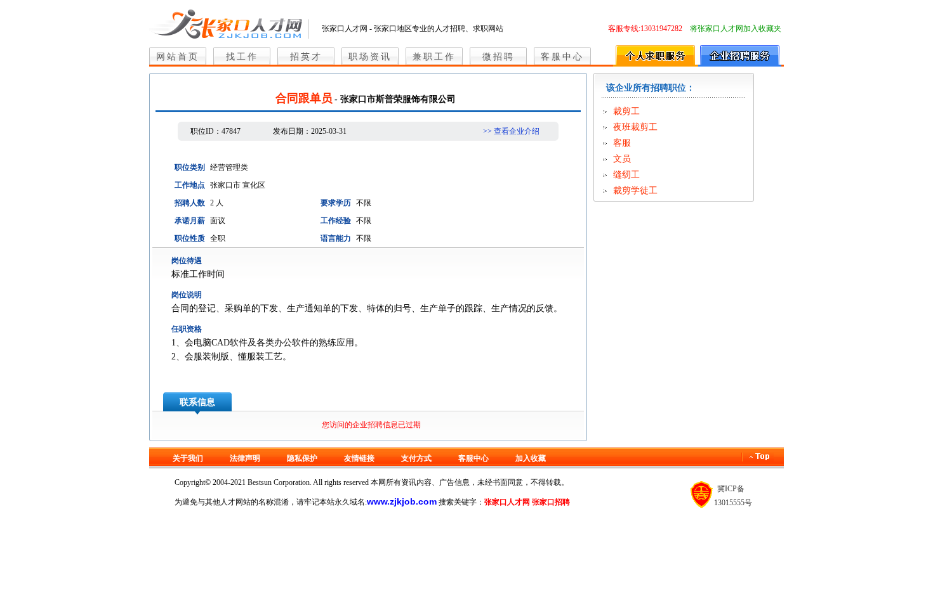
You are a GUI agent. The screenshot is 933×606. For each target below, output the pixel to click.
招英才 (306, 56)
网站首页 (177, 56)
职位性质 (190, 238)
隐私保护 (302, 458)
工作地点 (190, 185)
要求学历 (336, 202)
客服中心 (562, 56)
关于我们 (188, 458)
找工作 (242, 56)
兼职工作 (434, 56)
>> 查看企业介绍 (511, 131)
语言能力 (336, 238)
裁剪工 (626, 111)
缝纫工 (626, 174)
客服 (622, 143)
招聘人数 (190, 202)
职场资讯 (370, 56)
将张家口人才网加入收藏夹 (735, 28)
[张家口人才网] (229, 21)
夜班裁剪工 (635, 127)
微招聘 (498, 56)
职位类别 (190, 167)
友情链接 (359, 458)
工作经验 (336, 220)
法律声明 (245, 458)
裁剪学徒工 (635, 190)
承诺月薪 (190, 220)
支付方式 (416, 458)
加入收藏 (530, 458)
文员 (622, 159)
